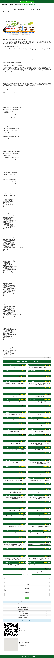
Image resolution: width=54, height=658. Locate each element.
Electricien (21, 656)
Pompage (33, 656)
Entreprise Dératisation (25, 642)
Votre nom (27, 580)
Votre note (27, 588)
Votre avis (27, 592)
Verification (27, 576)
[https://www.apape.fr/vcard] (11, 629)
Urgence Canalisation (27, 656)
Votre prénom (27, 584)
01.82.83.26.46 (25, 1)
